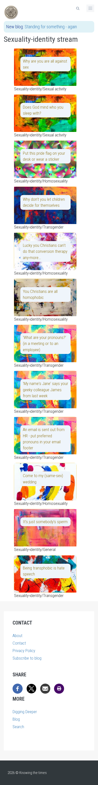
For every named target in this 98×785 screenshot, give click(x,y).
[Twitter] (31, 688)
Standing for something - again (51, 26)
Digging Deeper (25, 711)
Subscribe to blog (27, 658)
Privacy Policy (24, 650)
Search (18, 726)
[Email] (45, 688)
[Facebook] (18, 688)
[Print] (59, 688)
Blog (16, 719)
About (17, 635)
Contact (19, 643)
